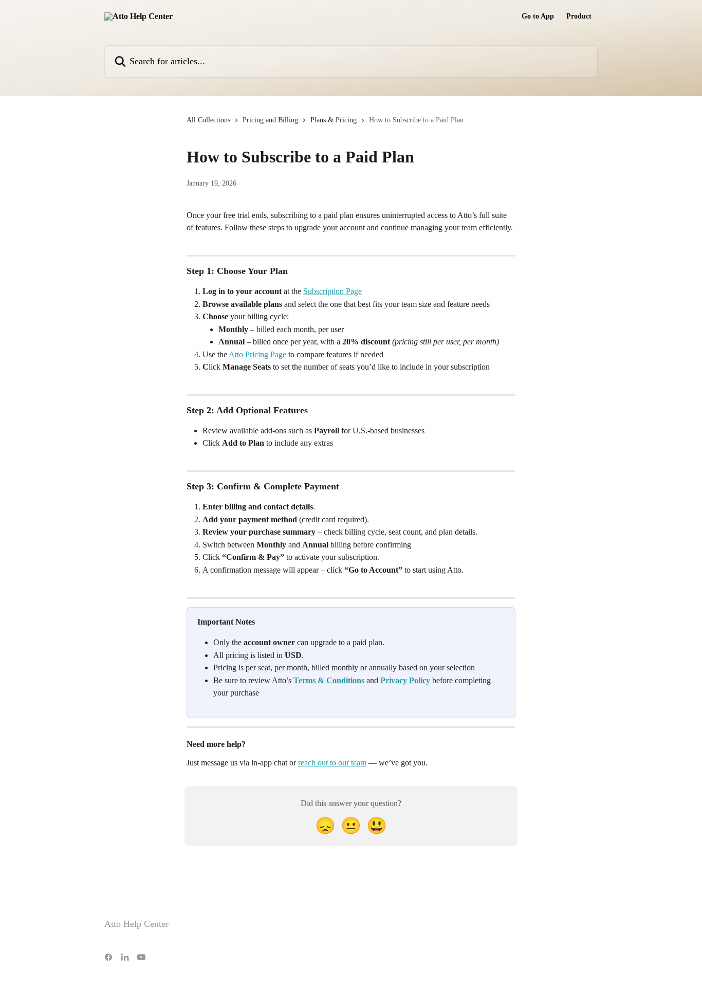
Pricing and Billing (270, 120)
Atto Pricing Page (257, 354)
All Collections (208, 120)
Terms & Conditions (328, 680)
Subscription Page (332, 291)
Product (579, 16)
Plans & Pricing (333, 120)
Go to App (538, 16)
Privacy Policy (405, 680)
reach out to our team (332, 762)
